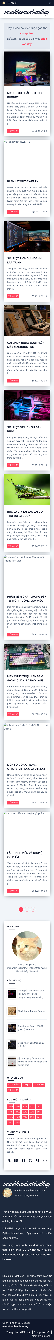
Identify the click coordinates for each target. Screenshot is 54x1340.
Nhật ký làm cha (41, 1335)
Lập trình (39, 1085)
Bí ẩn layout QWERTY (22, 181)
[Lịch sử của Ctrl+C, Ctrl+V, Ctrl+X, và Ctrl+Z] (27, 740)
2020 (18, 1112)
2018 (32, 1112)
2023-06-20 (40, 634)
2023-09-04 (40, 380)
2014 (25, 1117)
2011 (10, 1122)
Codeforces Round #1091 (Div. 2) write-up (30, 1028)
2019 (25, 1112)
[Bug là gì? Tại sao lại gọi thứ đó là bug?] (27, 489)
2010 (18, 1122)
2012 (39, 1117)
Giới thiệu (25, 1332)
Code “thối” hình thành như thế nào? (31, 1044)
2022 (39, 1106)
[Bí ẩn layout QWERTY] (27, 157)
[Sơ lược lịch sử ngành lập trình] (27, 236)
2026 (10, 1106)
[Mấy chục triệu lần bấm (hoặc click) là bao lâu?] (27, 657)
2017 (39, 1112)
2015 (18, 1117)
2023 (32, 1106)
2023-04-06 (40, 802)
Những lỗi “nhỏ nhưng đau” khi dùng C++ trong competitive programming (31, 994)
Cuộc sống (14, 1085)
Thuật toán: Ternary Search (31, 1011)
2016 (10, 1117)
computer (26, 33)
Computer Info (42, 1332)
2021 (10, 1112)
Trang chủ (12, 1332)
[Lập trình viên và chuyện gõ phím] (27, 829)
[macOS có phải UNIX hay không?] (27, 69)
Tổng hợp (13, 131)
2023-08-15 (40, 465)
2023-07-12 (40, 546)
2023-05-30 (40, 714)
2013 (32, 1117)
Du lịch (26, 1085)
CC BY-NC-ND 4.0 (34, 1249)
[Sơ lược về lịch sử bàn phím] (27, 405)
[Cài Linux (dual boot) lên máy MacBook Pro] (27, 320)
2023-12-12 (41, 211)
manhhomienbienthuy (15, 1326)
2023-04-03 (40, 891)
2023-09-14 (40, 296)
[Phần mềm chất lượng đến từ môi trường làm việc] (27, 572)
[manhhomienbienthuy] (27, 12)
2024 (25, 1106)
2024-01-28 (40, 131)
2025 (18, 1106)
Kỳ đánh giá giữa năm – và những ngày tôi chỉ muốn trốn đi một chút (32, 1061)
